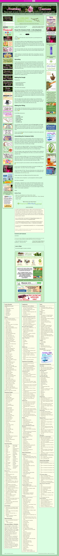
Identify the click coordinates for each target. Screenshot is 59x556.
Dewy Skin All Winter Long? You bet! (47, 403)
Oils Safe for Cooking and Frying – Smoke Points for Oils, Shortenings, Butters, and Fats (12, 478)
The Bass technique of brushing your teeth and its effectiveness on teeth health (47, 450)
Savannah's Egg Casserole (10, 350)
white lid (35, 65)
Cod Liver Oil (25, 315)
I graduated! (43, 310)
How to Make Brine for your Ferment (29, 402)
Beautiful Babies (26, 490)
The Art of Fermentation (27, 434)
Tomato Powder (8, 425)
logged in (22, 248)
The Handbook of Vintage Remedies (47, 315)
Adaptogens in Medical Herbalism (46, 328)
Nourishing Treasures (10, 553)
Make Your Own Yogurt (9, 363)
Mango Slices (8, 434)
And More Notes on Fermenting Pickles (47, 482)
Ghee (14, 447)
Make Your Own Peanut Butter (11, 375)
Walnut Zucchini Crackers (10, 398)
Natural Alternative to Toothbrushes (46, 397)
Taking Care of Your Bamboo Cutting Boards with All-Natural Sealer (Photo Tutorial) (12, 508)
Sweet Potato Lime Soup (10, 365)
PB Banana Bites (8, 351)
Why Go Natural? (43, 408)
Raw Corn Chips (8, 428)
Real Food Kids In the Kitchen (28, 545)
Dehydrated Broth (8, 441)
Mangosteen (25, 341)
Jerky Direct (25, 523)
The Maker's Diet (26, 481)
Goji (23, 344)
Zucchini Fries (8, 420)
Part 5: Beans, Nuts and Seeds (46, 490)
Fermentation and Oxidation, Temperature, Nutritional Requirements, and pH (47, 479)
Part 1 (42, 485)
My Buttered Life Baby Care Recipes (47, 414)
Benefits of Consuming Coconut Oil (11, 485)
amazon (30, 43)
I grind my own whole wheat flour (32, 91)
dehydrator (30, 238)
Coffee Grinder (43, 342)
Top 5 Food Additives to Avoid (11, 494)
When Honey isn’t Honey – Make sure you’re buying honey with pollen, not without (12, 482)
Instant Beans (8, 322)
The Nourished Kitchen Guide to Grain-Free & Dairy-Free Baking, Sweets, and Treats (29, 518)
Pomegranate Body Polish (45, 386)
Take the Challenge (26, 334)
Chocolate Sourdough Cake (10, 348)
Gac (24, 339)
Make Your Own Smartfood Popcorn (12, 388)
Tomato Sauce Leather (9, 399)
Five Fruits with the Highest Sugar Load (12, 498)
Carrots (7, 403)
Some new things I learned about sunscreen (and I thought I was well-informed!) (47, 405)
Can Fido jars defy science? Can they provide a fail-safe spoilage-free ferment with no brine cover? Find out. (29, 409)
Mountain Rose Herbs (35, 4)
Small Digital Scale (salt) (27, 446)
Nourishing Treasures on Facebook (23, 221)
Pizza (6, 406)
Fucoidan (24, 340)
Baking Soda (8, 457)
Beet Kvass (8, 323)
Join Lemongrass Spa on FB (51, 142)
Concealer (42, 394)
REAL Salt (7, 445)
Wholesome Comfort (26, 470)
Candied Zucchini (8, 438)
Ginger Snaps (18, 198)
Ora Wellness (42, 436)
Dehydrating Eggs (9, 397)
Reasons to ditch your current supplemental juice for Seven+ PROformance (28, 331)
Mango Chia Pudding (9, 372)
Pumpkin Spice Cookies (10, 424)
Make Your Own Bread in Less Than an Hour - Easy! (25, 195)
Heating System (26, 450)
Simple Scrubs (25, 521)
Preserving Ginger (9, 416)
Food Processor (25, 448)
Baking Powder (8, 456)
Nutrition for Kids (26, 480)
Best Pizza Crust (8, 355)
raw (41, 238)
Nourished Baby (25, 489)
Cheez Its (7, 422)
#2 (28, 524)
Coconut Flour (25, 546)
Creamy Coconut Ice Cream (10, 383)
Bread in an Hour (8, 389)
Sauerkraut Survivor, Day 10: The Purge (29, 384)
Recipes (23, 238)
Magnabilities (25, 524)
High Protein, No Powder (27, 499)
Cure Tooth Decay (26, 479)
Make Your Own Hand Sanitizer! (46, 369)
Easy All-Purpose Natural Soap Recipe (47, 368)
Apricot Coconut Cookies (10, 409)
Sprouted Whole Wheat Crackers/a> (12, 436)
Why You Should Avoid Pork (10, 486)
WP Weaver (53, 553)
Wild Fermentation (26, 433)
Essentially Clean (26, 522)
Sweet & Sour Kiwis (9, 412)
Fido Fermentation (40, 225)
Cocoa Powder (8, 462)
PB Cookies (8, 352)
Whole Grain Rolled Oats (27, 540)
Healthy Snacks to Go (27, 455)
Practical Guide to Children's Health (29, 488)
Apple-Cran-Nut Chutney (10, 326)
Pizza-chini (7, 433)
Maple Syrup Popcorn (9, 356)
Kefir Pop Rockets (9, 334)
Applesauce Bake (8, 373)
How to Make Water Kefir (10, 335)
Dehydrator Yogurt (9, 395)
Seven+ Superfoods (26, 310)
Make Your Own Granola (10, 376)
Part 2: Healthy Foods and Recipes (46, 457)
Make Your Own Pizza (9, 384)
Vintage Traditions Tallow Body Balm (29, 538)
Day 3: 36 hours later (26, 380)
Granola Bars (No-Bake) (10, 405)
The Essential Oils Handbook (28, 520)
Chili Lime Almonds (9, 414)
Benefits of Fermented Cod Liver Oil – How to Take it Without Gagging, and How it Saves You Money (29, 318)
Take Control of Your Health (27, 482)
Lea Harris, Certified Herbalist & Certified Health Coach (32, 31)
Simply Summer (26, 466)
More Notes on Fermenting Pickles (46, 481)
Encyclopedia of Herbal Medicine (46, 325)
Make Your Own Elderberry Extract (11, 327)
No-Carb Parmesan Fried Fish (10, 380)
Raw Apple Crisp (8, 371)
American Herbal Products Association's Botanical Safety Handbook (46, 322)
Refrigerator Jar (25, 442)
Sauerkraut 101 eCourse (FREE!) (28, 365)
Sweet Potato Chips (9, 437)
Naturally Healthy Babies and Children (47, 332)
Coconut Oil (12, 4)
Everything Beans (26, 463)
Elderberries (15, 449)
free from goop (13, 390)
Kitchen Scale (43, 341)
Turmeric (7, 455)
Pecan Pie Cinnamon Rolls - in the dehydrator (28, 30)
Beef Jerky (7, 440)
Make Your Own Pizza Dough (10, 381)
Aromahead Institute (31, 219)
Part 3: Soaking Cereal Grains (46, 488)
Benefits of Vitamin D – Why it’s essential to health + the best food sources (29, 355)
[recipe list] (8, 68)
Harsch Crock (25, 441)
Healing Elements (44, 379)
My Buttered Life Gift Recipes (46, 413)
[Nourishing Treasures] (29, 9)
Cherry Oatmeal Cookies (10, 340)
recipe (43, 238)
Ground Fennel (8, 454)
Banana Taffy (8, 342)
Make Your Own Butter (9, 374)
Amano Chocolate (26, 537)
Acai (24, 342)
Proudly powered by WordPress (42, 553)
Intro (41, 484)
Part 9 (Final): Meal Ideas (45, 497)
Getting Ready (25, 372)
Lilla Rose (23, 4)
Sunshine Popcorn (9, 331)
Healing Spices (43, 339)
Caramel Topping (8, 330)
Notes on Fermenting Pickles (45, 475)
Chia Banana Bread (9, 367)
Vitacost (7, 4)
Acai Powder (15, 446)
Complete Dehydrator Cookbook (28, 462)
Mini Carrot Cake (8, 431)
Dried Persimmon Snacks (10, 415)
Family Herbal (43, 324)
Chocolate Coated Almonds (10, 439)
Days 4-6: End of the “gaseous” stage (29, 381)
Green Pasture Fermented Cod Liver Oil (29, 307)
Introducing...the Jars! (26, 373)
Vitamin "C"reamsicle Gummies (28, 359)
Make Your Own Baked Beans (11, 341)
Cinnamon (7, 447)
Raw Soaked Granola (9, 417)
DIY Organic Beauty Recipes (28, 528)
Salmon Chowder (8, 364)
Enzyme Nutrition (26, 483)
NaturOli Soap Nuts (26, 535)
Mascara (42, 393)
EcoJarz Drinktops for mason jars (28, 507)
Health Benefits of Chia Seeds (11, 484)
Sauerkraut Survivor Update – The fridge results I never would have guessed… (29, 398)
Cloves (7, 448)
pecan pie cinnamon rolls (36, 238)
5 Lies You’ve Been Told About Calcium (29, 352)
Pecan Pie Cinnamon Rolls (10, 339)
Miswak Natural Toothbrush (45, 377)
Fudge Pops (8, 344)
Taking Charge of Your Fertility (28, 506)
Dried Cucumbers (8, 404)
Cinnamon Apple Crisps (9, 432)
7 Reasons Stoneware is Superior (11, 515)
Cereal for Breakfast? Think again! (11, 476)
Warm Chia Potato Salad (10, 368)
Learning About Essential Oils (28, 225)
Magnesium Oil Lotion (26, 513)
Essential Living (25, 505)
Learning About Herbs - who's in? (46, 307)
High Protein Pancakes (9, 358)
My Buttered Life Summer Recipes (46, 412)
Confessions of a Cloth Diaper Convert (29, 504)
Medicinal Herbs (43, 317)
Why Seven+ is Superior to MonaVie (29, 333)
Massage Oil (25, 503)
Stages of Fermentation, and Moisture (47, 476)
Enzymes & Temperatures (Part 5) (46, 506)
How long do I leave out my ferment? (29, 401)
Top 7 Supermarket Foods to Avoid (11, 490)
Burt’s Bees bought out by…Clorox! (47, 409)
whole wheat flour (21, 91)
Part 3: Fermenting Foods (45, 458)
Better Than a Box (26, 464)
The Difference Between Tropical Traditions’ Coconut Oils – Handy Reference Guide (11, 492)
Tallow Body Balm (44, 380)
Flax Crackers (8, 430)
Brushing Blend (25, 543)
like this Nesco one (25, 172)
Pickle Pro (25, 440)
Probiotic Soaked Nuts (9, 338)
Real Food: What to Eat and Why (28, 478)
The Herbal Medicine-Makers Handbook (47, 318)
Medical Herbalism (44, 333)
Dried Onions (8, 423)
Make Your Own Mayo (9, 385)
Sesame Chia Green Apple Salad (11, 366)
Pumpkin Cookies (8, 357)
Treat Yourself (25, 471)
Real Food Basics (26, 467)
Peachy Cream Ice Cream (10, 382)
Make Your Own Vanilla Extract (11, 343)
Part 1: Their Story (44, 456)
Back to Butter (25, 498)
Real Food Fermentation (27, 532)
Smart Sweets (25, 459)
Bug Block (25, 548)
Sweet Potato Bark (9, 407)
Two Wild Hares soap (26, 502)
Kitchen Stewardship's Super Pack (29, 465)
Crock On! (25, 474)
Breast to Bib (25, 491)
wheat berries (20, 63)
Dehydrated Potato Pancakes (10, 421)
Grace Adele (25, 539)
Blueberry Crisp (8, 347)
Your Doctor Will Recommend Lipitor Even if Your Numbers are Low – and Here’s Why (47, 427)
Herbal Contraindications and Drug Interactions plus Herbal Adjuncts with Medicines (47, 335)
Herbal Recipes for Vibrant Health (46, 316)
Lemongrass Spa (26, 511)
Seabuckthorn (25, 343)
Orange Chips (8, 396)
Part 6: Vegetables (44, 491)
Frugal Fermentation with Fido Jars (29, 414)
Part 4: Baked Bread (44, 489)
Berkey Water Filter (26, 536)
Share (16, 36)
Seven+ (19, 4)
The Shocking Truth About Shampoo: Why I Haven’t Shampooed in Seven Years (47, 401)
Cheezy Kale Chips (9, 400)
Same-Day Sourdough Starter (10, 333)
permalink (39, 239)
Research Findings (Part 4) (45, 505)
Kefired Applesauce (9, 332)
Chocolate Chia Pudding (10, 349)
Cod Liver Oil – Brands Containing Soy (29, 320)
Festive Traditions (26, 527)
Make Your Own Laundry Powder (46, 367)
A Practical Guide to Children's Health (29, 510)
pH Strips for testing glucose (28, 449)
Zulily (41, 4)
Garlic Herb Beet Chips (9, 429)
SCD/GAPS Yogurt (9, 408)
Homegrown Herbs (44, 319)
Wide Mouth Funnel (26, 443)
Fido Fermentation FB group (27, 435)
